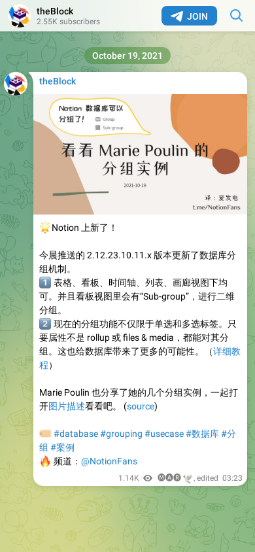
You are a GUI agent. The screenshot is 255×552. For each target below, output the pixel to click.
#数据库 (202, 433)
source (140, 406)
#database (76, 433)
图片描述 (66, 406)
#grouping (121, 433)
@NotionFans (109, 461)
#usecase (164, 433)
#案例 (62, 447)
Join (197, 16)
